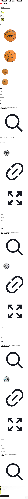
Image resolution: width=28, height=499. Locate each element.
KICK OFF (2, 326)
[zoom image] (14, 260)
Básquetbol (14, 137)
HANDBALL (1, 489)
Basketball (10, 137)
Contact (2, 6)
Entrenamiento (17, 137)
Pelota (21, 137)
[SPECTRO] (14, 153)
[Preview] (14, 211)
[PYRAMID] (14, 379)
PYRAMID (2, 439)
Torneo (23, 137)
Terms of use (2, 7)
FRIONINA (19, 493)
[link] (14, 122)
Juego (20, 137)
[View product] (14, 184)
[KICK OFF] (14, 266)
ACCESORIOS (4, 489)
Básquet (5, 137)
